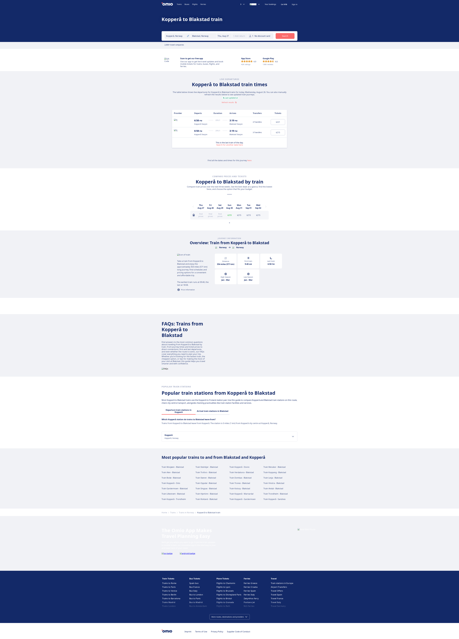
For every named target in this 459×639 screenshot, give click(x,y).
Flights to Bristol (224, 598)
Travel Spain (276, 594)
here (249, 160)
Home (164, 512)
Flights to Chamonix (225, 583)
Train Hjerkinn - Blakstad (207, 493)
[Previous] (193, 206)
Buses (187, 4)
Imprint (188, 631)
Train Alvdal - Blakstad (273, 488)
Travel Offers (277, 591)
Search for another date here (229, 145)
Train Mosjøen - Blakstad (173, 467)
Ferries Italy (249, 594)
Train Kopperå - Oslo (171, 483)
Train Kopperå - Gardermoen (243, 499)
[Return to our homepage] (169, 4)
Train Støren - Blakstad (206, 477)
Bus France (194, 587)
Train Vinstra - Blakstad (273, 483)
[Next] (266, 206)
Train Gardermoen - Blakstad (175, 488)
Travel (274, 578)
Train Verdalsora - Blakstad (242, 472)
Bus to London (196, 594)
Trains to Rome (169, 583)
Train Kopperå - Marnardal (241, 493)
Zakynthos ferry (251, 598)
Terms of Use (201, 631)
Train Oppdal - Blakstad (206, 483)
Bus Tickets (194, 578)
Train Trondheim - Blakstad (275, 493)
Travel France (277, 598)
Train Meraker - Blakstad (274, 467)
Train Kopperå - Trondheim (174, 499)
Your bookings (270, 4)
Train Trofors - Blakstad (206, 472)
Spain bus (194, 583)
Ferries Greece (250, 583)
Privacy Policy (217, 631)
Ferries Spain (250, 591)
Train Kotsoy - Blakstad (240, 488)
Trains (179, 4)
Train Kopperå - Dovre (239, 467)
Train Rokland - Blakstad (206, 499)
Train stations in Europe (282, 583)
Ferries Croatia (251, 587)
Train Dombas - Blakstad (240, 477)
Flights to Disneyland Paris (228, 594)
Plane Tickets (222, 578)
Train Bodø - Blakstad (171, 477)
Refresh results (228, 102)
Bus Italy (193, 591)
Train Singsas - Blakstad (206, 488)
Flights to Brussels (225, 591)
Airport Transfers (279, 587)
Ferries (203, 4)
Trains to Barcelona (171, 598)
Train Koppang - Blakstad (274, 472)
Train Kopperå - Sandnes (274, 499)
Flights (195, 4)
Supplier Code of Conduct (238, 631)
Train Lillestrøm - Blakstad (173, 493)
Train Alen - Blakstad (171, 472)
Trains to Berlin (169, 594)
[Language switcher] (255, 4)
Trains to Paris (169, 587)
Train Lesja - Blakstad (272, 477)
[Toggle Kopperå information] (293, 436)
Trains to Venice (169, 591)
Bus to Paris (195, 598)
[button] (224, 36)
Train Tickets (168, 578)
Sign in (294, 4)
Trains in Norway (186, 512)
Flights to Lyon (223, 587)
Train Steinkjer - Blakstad (207, 467)
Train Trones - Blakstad (240, 483)
